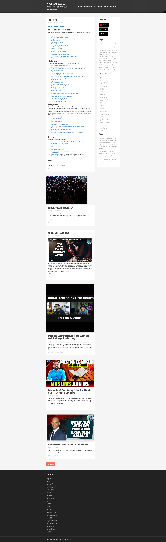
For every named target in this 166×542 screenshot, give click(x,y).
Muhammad (102, 110)
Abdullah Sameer (56, 3)
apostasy (105, 46)
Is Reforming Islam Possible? (57, 67)
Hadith (52, 146)
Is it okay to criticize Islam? (60, 208)
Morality (102, 108)
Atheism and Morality (55, 75)
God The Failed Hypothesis (110, 52)
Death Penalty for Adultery (57, 121)
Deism (101, 83)
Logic (101, 106)
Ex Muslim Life (55, 455)
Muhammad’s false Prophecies (58, 57)
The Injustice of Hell (55, 40)
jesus (106, 58)
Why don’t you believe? (56, 81)
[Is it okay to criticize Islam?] (67, 190)
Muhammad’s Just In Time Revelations (59, 50)
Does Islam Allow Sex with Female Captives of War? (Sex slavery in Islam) (68, 126)
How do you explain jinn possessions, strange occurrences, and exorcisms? (68, 76)
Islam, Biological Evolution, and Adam (59, 45)
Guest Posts (103, 89)
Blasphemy (101, 48)
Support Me (88, 6)
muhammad (102, 62)
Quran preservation (104, 114)
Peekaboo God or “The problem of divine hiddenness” (63, 73)
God (101, 52)
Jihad (101, 102)
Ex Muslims (60, 455)
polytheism (111, 62)
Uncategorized (52, 168)
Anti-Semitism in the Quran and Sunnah (59, 124)
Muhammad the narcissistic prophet (59, 101)
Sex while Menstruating (56, 118)
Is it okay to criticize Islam (57, 90)
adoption (103, 138)
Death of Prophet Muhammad (57, 149)
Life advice (102, 103)
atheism (110, 46)
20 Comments (59, 168)
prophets (115, 62)
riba (109, 65)
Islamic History (103, 97)
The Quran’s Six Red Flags (57, 70)
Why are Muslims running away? (60, 165)
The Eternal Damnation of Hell (57, 79)
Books (101, 80)
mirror (68, 85)
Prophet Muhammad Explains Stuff (59, 36)
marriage (105, 60)
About (80, 6)
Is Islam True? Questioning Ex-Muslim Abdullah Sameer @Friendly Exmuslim (70, 391)
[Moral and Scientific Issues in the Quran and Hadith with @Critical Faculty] (70, 308)
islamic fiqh (102, 58)
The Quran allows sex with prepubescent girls (61, 127)
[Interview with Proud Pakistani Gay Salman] (70, 427)
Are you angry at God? (56, 95)
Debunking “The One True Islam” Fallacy (60, 65)
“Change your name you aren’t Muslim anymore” (61, 96)
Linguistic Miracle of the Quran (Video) (59, 53)
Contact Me (107, 6)
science (113, 65)
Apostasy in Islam (55, 120)
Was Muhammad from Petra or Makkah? (60, 143)
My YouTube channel (56, 26)
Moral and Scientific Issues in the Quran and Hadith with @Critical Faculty (68, 337)
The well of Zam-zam (55, 92)
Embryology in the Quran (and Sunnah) (59, 51)
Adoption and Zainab (55, 152)
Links (101, 105)
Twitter (105, 33)
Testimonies (97, 6)
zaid (113, 69)
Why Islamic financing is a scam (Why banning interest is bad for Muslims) (67, 132)
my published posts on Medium (63, 163)
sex (111, 67)
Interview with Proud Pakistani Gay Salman (68, 444)
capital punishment (108, 48)
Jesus (101, 100)
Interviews (65, 455)
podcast (107, 62)
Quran (101, 113)
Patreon (105, 29)
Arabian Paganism (55, 154)
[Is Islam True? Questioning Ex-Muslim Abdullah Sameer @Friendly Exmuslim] (70, 373)
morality (110, 60)
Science (102, 117)
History (101, 93)
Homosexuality (54, 130)
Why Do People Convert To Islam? (58, 99)
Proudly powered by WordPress (53, 539)
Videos (101, 130)
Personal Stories (104, 111)
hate (104, 54)
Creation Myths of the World (57, 145)
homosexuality (103, 56)
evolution (112, 50)
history (107, 54)
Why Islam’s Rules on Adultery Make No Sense (61, 134)
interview (109, 56)
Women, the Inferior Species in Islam (59, 123)
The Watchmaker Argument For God (59, 85)
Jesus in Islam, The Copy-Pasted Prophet (60, 54)
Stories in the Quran (104, 122)
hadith (101, 54)
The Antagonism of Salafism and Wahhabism (61, 129)
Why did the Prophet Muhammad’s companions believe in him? (65, 68)
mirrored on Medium (65, 43)
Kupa (56, 341)
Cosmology (102, 82)
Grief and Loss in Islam (59, 233)
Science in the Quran (104, 119)
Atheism (50, 455)
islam (113, 56)
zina (114, 69)
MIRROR (115, 6)
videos (106, 69)
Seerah (101, 120)
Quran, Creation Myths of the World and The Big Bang (63, 39)
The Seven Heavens (55, 43)
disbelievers (106, 50)
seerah (108, 67)
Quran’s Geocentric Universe (57, 42)
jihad (112, 58)
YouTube (105, 24)
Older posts (50, 464)
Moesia (66, 539)
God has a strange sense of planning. (59, 71)
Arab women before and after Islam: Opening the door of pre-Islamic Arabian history (70, 141)
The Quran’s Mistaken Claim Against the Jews (61, 151)
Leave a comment (60, 222)
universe (101, 69)
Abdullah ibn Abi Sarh (77, 120)
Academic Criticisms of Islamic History (60, 148)
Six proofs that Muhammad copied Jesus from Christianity (64, 56)
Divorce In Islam (54, 117)
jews (109, 58)
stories (114, 67)
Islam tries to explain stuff (57, 82)
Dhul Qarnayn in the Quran (56, 46)
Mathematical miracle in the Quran (58, 88)
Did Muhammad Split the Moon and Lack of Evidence (63, 93)
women (110, 69)
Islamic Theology (104, 99)
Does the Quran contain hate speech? (59, 98)
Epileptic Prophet (104, 85)
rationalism (106, 65)
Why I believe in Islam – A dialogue (59, 78)
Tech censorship (104, 124)
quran (101, 65)
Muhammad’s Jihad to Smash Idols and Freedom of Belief (64, 155)
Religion (102, 116)
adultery (107, 44)
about (100, 44)
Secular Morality (102, 67)
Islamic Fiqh (103, 96)
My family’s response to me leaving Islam (60, 84)
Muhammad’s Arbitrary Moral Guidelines (60, 37)
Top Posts (52, 20)
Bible (114, 46)
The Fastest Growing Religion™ (58, 87)
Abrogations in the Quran (56, 48)
